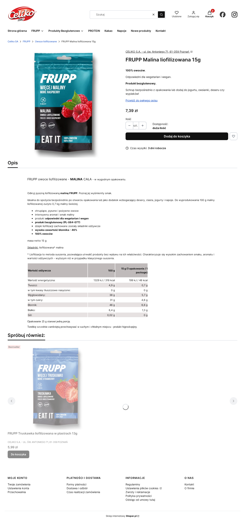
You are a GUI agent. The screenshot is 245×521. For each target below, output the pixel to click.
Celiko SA (13, 41)
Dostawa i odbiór (77, 488)
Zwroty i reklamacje (138, 492)
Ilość (128, 119)
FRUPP (26, 41)
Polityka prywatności (139, 495)
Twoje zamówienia (19, 484)
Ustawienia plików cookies (142, 488)
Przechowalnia (17, 492)
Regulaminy (133, 484)
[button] (161, 14)
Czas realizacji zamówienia (83, 492)
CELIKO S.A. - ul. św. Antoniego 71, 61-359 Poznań (158, 51)
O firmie (189, 488)
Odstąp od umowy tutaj (140, 499)
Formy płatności (76, 484)
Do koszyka (18, 454)
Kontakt (189, 484)
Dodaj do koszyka (177, 136)
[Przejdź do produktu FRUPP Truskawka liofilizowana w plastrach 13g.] (55, 387)
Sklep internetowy (121, 515)
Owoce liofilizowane (46, 41)
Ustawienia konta (18, 488)
